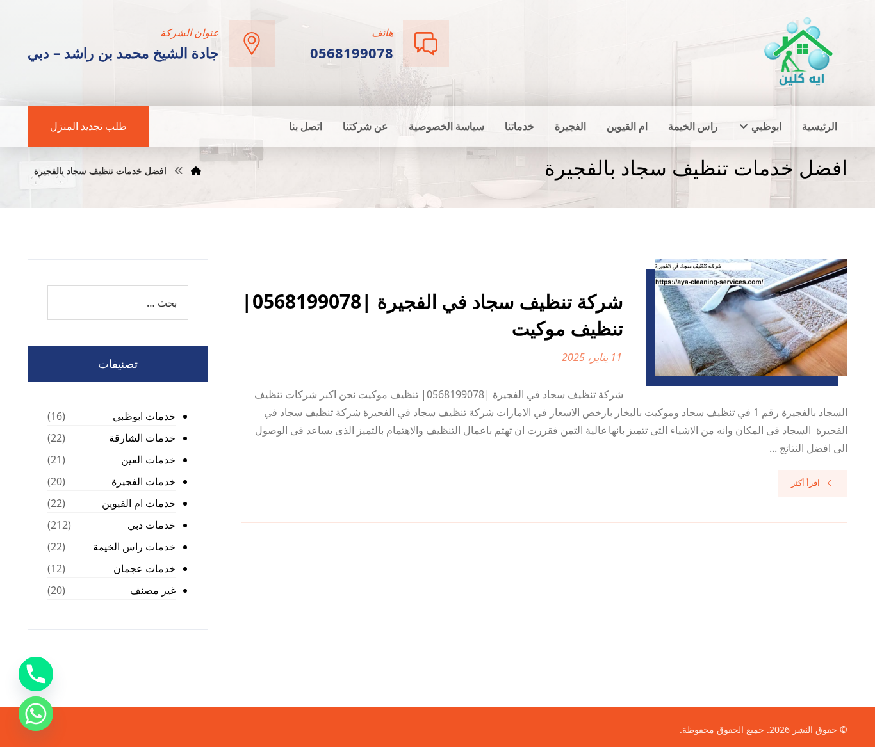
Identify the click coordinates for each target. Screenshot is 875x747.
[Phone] (36, 674)
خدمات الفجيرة (143, 481)
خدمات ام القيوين (139, 503)
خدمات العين (148, 460)
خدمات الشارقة (142, 438)
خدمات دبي (151, 525)
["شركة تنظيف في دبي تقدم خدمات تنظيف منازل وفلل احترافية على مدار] (799, 51)
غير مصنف (153, 590)
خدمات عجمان (144, 568)
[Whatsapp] (36, 713)
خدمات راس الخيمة (134, 547)
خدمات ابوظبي (144, 416)
